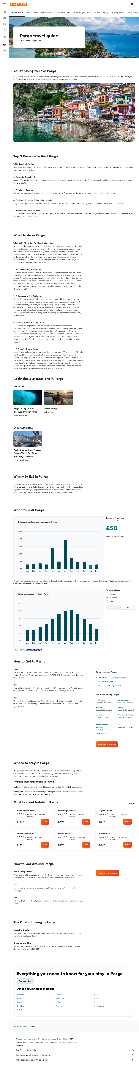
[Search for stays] (4, 18)
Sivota (96, 998)
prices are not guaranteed (67, 1042)
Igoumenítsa (99, 1006)
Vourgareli (60, 998)
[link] (107, 744)
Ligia (19, 1002)
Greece (24, 1026)
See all (132, 803)
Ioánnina (20, 994)
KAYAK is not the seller (26, 1050)
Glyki (58, 1002)
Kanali (19, 1010)
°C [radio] (128, 607)
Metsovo (59, 994)
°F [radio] (113, 607)
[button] (5, 4)
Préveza (20, 998)
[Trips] (4, 37)
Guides (16, 1026)
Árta (95, 1002)
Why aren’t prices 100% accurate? (32, 1059)
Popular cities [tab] (25, 981)
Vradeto (59, 1006)
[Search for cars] (4, 23)
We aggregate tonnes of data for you (33, 1055)
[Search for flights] (4, 12)
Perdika (20, 1006)
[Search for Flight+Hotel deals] (4, 29)
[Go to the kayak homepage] (18, 4)
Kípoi (96, 994)
